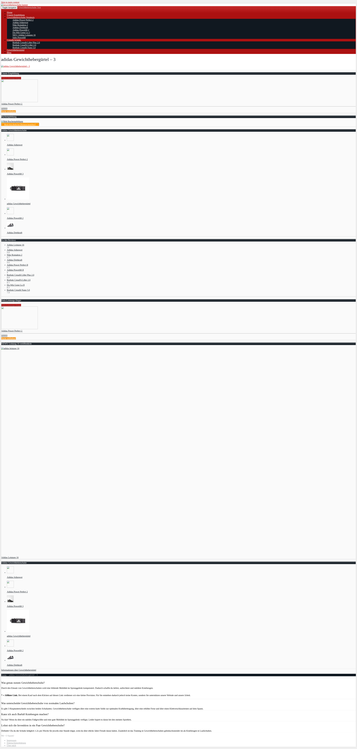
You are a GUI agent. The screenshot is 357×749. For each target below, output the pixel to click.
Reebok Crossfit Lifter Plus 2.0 (26, 42)
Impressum (11, 740)
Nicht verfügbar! (8, 111)
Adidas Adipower (20, 22)
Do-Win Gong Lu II (16, 285)
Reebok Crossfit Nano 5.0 (24, 47)
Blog (9, 52)
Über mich (11, 745)
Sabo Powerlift (19, 37)
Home (9, 12)
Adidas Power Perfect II (17, 265)
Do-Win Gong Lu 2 (21, 32)
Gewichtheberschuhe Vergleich (20, 17)
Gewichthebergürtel (15, 50)
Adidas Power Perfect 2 (23, 20)
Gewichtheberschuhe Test (29, 7)
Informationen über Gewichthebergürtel (18, 670)
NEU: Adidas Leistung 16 (24, 35)
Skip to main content (10, 2)
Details (4, 109)
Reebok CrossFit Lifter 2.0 (24, 45)
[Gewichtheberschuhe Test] (14, 5)
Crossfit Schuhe (14, 40)
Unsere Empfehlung (16, 15)
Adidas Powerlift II (15, 270)
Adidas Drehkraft (20, 27)
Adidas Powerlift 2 (21, 30)
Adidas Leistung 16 (15, 245)
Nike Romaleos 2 (20, 25)
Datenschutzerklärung (16, 743)
